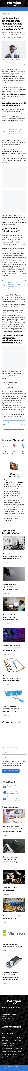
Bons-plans (5, 1040)
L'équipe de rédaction (9, 1014)
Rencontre (15, 1054)
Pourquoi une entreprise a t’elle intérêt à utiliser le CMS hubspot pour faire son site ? (13, 828)
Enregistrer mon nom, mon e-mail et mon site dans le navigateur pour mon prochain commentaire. (14, 763)
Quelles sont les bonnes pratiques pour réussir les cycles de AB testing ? (11, 678)
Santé (22, 1054)
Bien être (19, 1037)
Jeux (19, 1051)
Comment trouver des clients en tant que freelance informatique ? (11, 859)
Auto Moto (5, 1037)
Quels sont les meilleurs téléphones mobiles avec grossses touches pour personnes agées (11, 975)
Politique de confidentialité (10, 1021)
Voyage (14, 1057)
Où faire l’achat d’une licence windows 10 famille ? (12, 945)
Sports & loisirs (6, 1057)
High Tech (6, 13)
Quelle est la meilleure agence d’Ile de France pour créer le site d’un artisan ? (12, 556)
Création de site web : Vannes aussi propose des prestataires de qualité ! (11, 708)
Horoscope (5, 1051)
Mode (9, 1054)
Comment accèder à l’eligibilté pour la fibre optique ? (13, 917)
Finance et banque (8, 1046)
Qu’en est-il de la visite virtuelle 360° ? (13, 792)
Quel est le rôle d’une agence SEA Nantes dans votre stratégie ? (10, 617)
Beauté (12, 1037)
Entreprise (5, 1043)
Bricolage (13, 1040)
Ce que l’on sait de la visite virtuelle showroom (14, 787)
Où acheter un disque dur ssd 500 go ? (10, 889)
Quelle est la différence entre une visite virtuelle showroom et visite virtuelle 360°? (15, 799)
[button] (25, 9)
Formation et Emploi (8, 1048)
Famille (11, 1043)
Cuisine (20, 1040)
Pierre (17, 476)
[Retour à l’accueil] (14, 3)
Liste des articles (7, 1016)
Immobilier (13, 1051)
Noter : (4, 748)
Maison (4, 1054)
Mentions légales (7, 1018)
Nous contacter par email (10, 1012)
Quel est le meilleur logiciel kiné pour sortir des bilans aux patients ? (11, 586)
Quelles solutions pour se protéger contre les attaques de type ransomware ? (12, 647)
